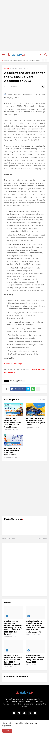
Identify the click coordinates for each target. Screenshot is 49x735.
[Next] (46, 60)
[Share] (43, 86)
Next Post (42, 539)
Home (6, 69)
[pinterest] (35, 713)
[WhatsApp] (33, 389)
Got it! (7, 731)
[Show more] (38, 389)
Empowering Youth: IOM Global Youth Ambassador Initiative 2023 (13, 451)
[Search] (46, 55)
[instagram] (30, 713)
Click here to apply (13, 364)
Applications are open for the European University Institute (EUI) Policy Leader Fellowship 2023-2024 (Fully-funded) (13, 627)
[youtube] (24, 713)
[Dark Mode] (41, 55)
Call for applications (19, 69)
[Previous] (43, 60)
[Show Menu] (3, 55)
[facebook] (14, 713)
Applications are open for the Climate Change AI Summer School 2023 (35, 658)
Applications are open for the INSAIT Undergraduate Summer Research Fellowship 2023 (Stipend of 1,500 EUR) (22, 60)
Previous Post (9, 539)
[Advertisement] (24, 25)
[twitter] (19, 713)
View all (41, 400)
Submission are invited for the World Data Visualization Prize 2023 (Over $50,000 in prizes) (13, 659)
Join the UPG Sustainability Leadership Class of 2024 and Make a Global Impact (12, 422)
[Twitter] (28, 389)
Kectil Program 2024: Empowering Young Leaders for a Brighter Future (35, 421)
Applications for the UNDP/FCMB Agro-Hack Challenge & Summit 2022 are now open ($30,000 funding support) (35, 626)
